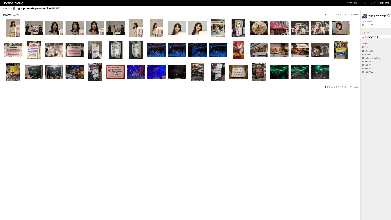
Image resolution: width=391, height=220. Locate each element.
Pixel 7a (368, 61)
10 (345, 15)
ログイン (363, 3)
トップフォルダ (372, 37)
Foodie (368, 54)
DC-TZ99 (369, 24)
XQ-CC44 (369, 72)
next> (355, 15)
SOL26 (368, 65)
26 (351, 15)
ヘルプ (372, 3)
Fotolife (6, 8)
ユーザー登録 (351, 3)
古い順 (16, 15)
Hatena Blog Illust (373, 58)
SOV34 (368, 69)
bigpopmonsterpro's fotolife (33, 8)
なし (367, 47)
